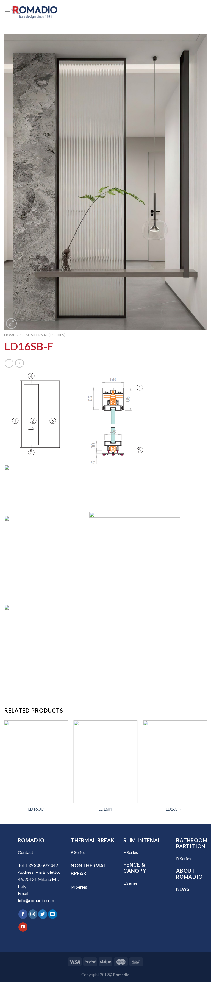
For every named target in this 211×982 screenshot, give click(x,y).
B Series (183, 858)
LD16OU (36, 809)
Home (9, 335)
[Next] (206, 771)
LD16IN (105, 809)
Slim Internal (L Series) (42, 335)
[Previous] (4, 771)
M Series (79, 886)
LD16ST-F (175, 809)
